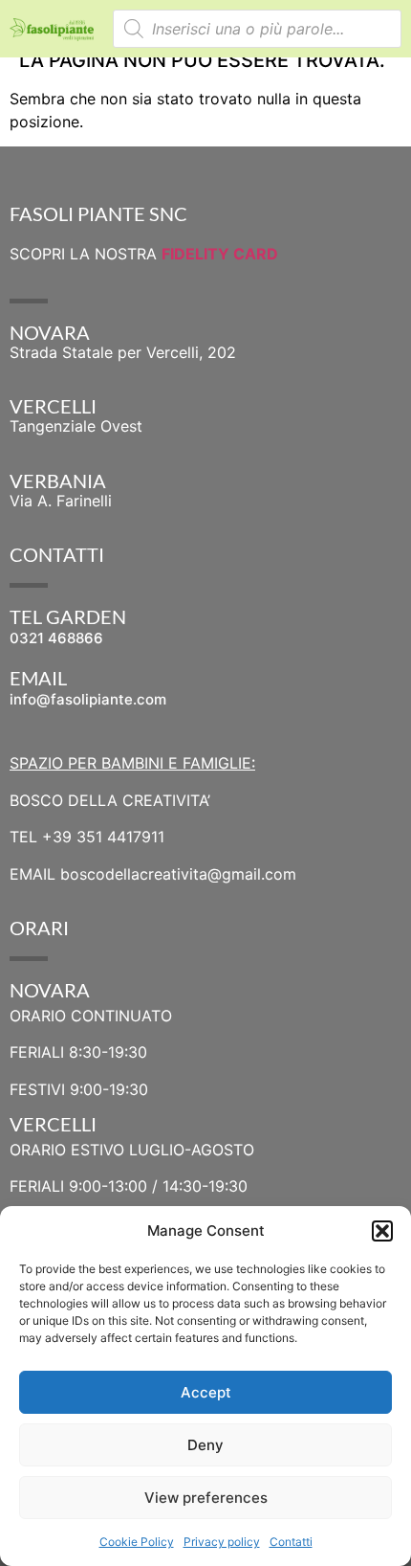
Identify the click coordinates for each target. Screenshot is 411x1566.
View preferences (206, 1497)
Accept (206, 1392)
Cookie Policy (136, 1541)
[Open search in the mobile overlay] (257, 29)
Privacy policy (222, 1541)
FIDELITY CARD (220, 253)
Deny (205, 1445)
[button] (382, 1231)
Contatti (291, 1541)
